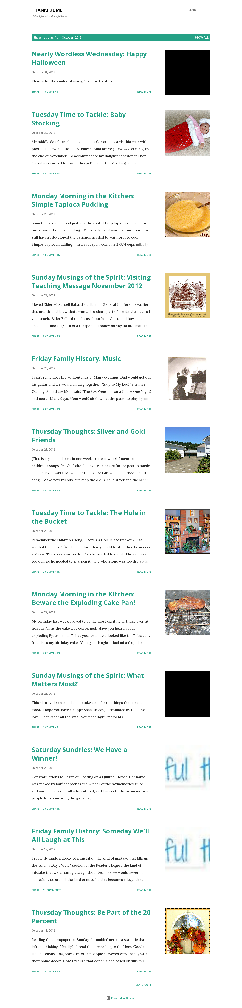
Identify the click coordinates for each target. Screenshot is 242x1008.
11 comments (52, 890)
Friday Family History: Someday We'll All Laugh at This (90, 835)
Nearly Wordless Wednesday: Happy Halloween (89, 58)
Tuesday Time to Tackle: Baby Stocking (79, 118)
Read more (144, 91)
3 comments (51, 490)
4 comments (51, 254)
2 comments (51, 336)
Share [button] (36, 91)
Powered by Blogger (123, 998)
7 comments (51, 571)
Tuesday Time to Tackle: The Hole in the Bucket (89, 517)
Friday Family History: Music (76, 358)
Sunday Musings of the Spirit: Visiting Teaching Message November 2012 (91, 281)
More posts (143, 984)
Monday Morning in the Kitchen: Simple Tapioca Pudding (83, 200)
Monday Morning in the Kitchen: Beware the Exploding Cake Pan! (83, 598)
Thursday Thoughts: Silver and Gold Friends (88, 435)
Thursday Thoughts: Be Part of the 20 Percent (91, 916)
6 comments (51, 173)
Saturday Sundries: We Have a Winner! (79, 754)
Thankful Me (47, 10)
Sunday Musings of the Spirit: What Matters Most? (88, 679)
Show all (201, 37)
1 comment (50, 91)
